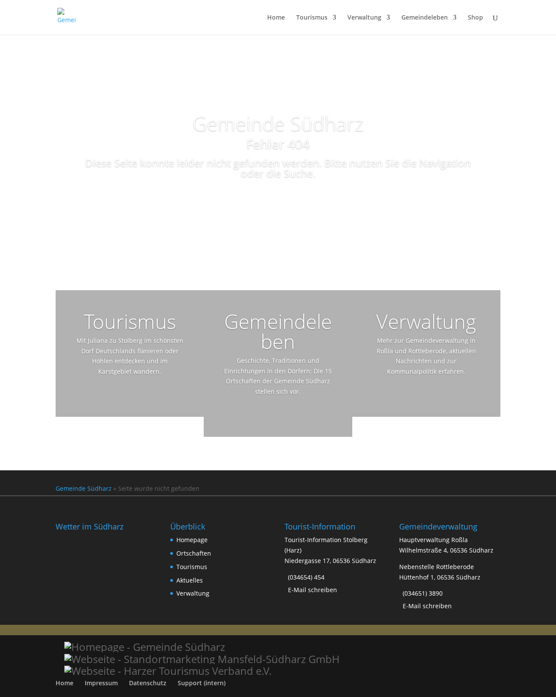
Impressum (101, 683)
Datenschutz (147, 683)
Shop (475, 17)
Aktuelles (189, 580)
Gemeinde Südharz (84, 488)
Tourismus (312, 17)
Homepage (192, 540)
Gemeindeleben (424, 17)
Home (276, 17)
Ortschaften (193, 553)
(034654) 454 (306, 577)
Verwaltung (364, 17)
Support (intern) (201, 683)
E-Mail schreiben (312, 590)
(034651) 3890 (423, 593)
